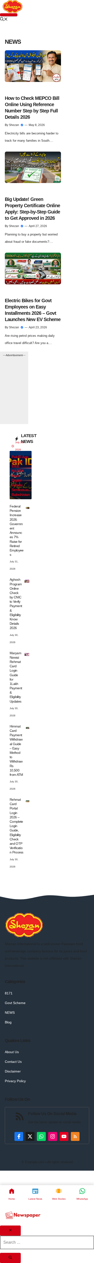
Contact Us (13, 1062)
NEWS (10, 1012)
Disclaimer (13, 1071)
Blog (8, 1022)
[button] (4, 20)
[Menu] (8, 14)
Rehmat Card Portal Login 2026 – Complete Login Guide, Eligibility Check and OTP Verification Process (16, 826)
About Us (12, 1052)
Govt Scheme (15, 1003)
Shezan (14, 125)
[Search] (10, 1258)
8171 (9, 993)
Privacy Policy (15, 1081)
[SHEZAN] (12, 6)
